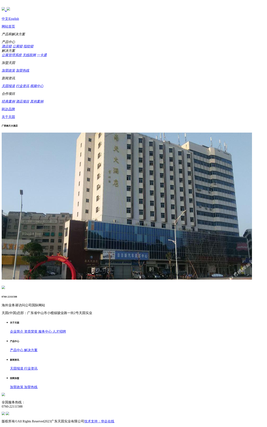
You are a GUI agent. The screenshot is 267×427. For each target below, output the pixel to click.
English (14, 18)
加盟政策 (8, 70)
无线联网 (29, 55)
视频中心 (36, 86)
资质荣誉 (31, 331)
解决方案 (31, 350)
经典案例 (8, 101)
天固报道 (8, 86)
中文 (5, 18)
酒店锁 (7, 46)
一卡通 (42, 55)
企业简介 (17, 331)
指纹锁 (28, 46)
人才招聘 (59, 331)
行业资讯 (22, 86)
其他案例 (36, 101)
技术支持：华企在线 (99, 421)
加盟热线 (22, 70)
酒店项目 (22, 101)
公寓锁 (18, 46)
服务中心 (45, 331)
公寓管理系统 (12, 55)
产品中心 (17, 350)
